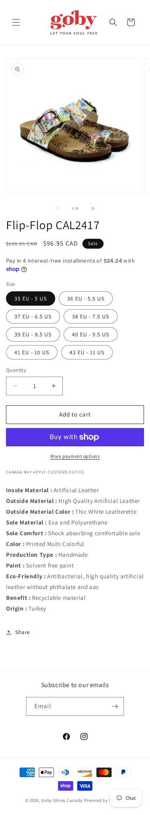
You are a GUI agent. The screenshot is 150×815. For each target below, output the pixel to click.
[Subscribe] (115, 706)
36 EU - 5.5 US (85, 298)
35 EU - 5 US (30, 298)
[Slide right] (93, 208)
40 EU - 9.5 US (90, 334)
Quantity (16, 370)
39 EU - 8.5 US (33, 334)
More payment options (75, 456)
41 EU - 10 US (31, 352)
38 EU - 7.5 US (90, 316)
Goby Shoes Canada (62, 800)
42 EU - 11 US (87, 352)
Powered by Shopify (104, 800)
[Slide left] (57, 208)
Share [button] (22, 632)
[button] (16, 22)
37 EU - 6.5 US (33, 316)
